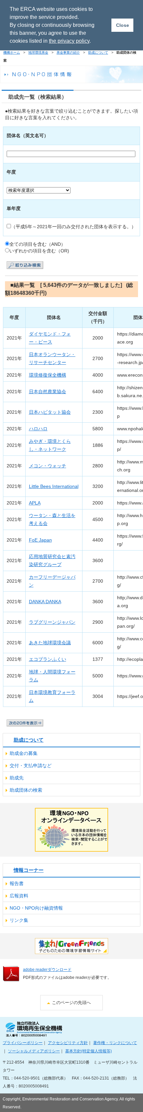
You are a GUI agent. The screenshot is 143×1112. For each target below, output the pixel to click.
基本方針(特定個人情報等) (88, 1051)
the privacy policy (69, 41)
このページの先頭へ (71, 1002)
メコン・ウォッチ (47, 465)
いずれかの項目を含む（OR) (39, 250)
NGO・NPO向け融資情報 (36, 908)
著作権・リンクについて (115, 1042)
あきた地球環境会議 (50, 642)
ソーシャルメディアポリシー (34, 1051)
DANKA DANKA (45, 601)
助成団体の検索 (26, 790)
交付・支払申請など (31, 765)
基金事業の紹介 (68, 52)
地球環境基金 (38, 52)
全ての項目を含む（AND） (37, 244)
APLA (35, 503)
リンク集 (19, 920)
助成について (98, 52)
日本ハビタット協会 (50, 412)
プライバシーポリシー (23, 1042)
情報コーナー (29, 870)
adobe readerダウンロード (47, 969)
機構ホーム (11, 52)
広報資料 (19, 895)
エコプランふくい (47, 659)
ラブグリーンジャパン (52, 622)
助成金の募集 (24, 753)
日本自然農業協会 (47, 391)
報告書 (17, 883)
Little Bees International (53, 486)
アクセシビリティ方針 (68, 1042)
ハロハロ (38, 428)
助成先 (17, 777)
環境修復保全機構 (47, 375)
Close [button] (122, 25)
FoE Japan (40, 540)
